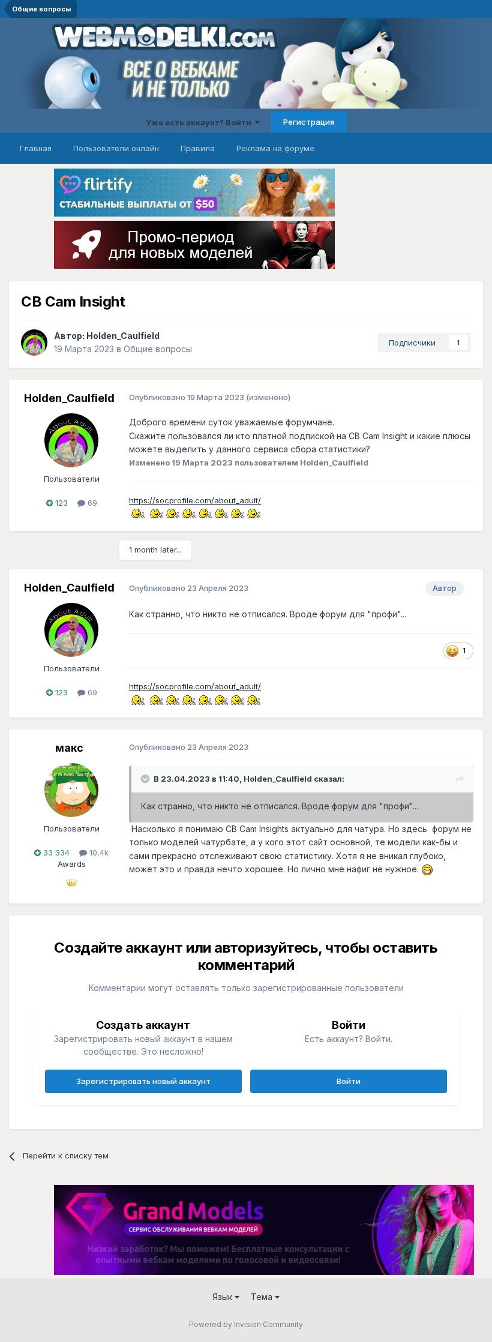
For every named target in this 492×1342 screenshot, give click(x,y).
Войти (349, 1081)
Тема (263, 1297)
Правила (198, 148)
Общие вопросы (158, 349)
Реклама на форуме (275, 148)
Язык (223, 1297)
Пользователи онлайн (116, 148)
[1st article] (72, 879)
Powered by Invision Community (246, 1324)
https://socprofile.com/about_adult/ (195, 500)
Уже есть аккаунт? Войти (200, 122)
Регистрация (308, 122)
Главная (36, 148)
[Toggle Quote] (146, 778)
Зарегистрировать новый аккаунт (143, 1081)
